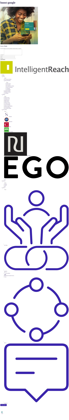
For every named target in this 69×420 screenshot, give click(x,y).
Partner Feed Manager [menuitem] (9, 87)
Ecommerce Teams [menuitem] (7, 98)
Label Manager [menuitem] (8, 89)
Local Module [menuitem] (6, 93)
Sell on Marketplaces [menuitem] (7, 107)
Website (1, 58)
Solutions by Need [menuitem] (7, 102)
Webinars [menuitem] (5, 184)
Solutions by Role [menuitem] (6, 97)
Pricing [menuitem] (5, 276)
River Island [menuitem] (29, 155)
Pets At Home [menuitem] (11, 131)
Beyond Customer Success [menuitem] (10, 275)
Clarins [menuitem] (10, 126)
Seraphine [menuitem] (10, 116)
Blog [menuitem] (5, 186)
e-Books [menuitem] (5, 185)
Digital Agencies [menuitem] (6, 101)
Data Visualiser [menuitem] (8, 84)
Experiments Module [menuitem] (7, 90)
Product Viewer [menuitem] (8, 83)
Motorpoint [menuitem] (10, 121)
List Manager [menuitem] (8, 88)
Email (1, 57)
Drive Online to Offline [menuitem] (7, 108)
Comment (2, 54)
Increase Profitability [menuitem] (7, 104)
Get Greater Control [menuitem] (7, 103)
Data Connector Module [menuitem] (7, 79)
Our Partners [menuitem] (8, 273)
